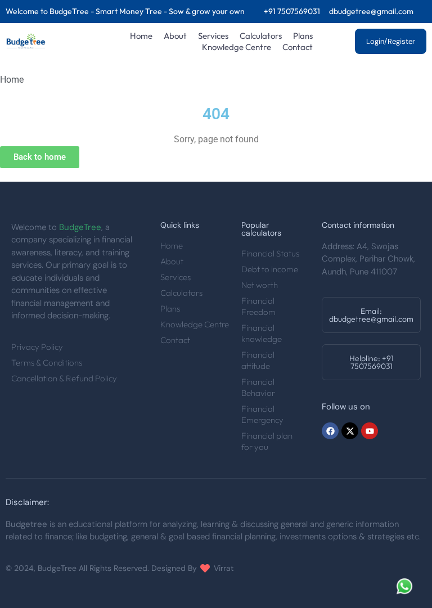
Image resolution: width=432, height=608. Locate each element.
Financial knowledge (261, 333)
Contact (297, 47)
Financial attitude (257, 360)
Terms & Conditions (46, 362)
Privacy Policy (37, 346)
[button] (371, 315)
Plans (303, 35)
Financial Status (270, 253)
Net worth (259, 285)
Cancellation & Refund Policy (64, 378)
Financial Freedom (258, 306)
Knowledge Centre (236, 47)
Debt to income (269, 269)
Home (141, 35)
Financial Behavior (258, 387)
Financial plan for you (266, 441)
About (175, 35)
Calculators (261, 35)
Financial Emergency (262, 414)
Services (213, 35)
